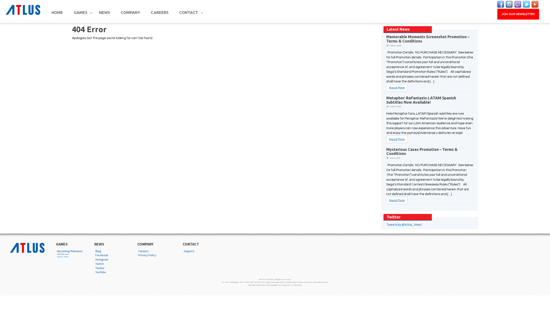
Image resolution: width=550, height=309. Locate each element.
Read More (397, 87)
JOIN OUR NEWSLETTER (518, 14)
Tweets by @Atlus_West (404, 224)
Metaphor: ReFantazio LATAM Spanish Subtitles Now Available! (421, 100)
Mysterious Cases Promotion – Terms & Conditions (422, 151)
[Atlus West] (23, 9)
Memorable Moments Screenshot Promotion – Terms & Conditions (427, 39)
